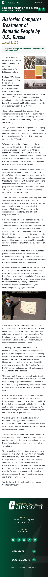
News (16, 50)
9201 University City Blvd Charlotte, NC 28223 (24, 521)
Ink (12, 50)
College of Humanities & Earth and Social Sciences (24, 49)
